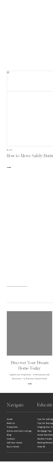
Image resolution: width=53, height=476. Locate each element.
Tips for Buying (45, 423)
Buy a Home (13, 446)
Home (10, 419)
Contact (11, 439)
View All (41, 446)
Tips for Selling (45, 419)
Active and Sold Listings (19, 431)
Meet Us (11, 423)
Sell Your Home (14, 442)
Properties (12, 427)
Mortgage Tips (44, 431)
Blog (9, 150)
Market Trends (44, 439)
